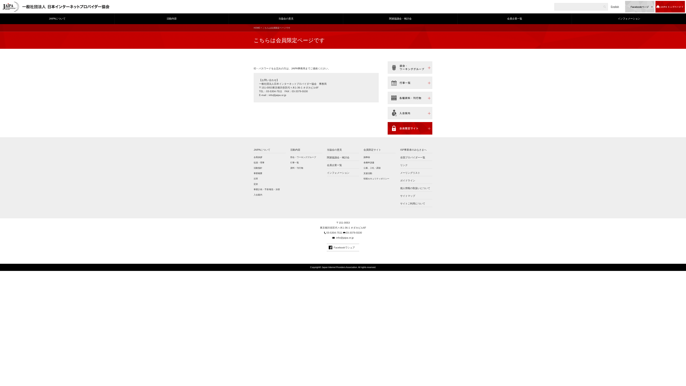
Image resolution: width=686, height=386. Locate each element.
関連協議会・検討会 (400, 18)
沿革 (256, 178)
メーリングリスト (410, 172)
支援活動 (368, 173)
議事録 (367, 157)
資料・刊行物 (296, 168)
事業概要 (258, 173)
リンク (404, 165)
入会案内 (258, 195)
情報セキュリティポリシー (376, 178)
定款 (256, 184)
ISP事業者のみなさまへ (413, 149)
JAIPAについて (57, 18)
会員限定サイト (372, 149)
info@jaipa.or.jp (277, 95)
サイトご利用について (412, 203)
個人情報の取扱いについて (415, 188)
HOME (257, 28)
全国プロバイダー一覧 (412, 157)
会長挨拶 (258, 157)
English (615, 6)
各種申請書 (369, 162)
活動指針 (258, 168)
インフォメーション (629, 18)
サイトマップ (407, 195)
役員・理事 (259, 162)
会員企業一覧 (514, 18)
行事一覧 (294, 162)
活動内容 (172, 18)
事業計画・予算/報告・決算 (267, 189)
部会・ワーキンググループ (303, 157)
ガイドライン (407, 180)
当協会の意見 (286, 18)
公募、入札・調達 (372, 168)
